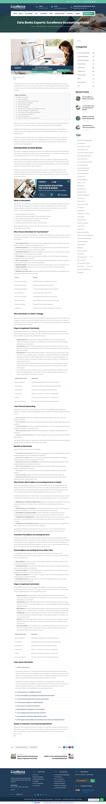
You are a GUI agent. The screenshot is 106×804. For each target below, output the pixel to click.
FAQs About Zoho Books (24, 116)
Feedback (36, 781)
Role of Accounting (82, 250)
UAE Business (80, 254)
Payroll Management (82, 241)
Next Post (65, 754)
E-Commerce (80, 207)
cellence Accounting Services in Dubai (25, 129)
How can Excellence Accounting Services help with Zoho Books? (36, 695)
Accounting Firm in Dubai (83, 146)
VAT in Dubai (80, 266)
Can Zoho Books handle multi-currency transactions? (33, 699)
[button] (42, 667)
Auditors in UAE (81, 182)
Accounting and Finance (86, 53)
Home (33, 26)
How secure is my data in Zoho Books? (28, 706)
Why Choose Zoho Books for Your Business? (28, 101)
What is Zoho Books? (23, 99)
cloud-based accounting (33, 151)
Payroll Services (86, 82)
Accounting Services (82, 159)
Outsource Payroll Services (84, 238)
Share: (60, 747)
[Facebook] (64, 747)
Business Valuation (60, 783)
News (86, 78)
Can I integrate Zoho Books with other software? (31, 713)
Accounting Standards (82, 173)
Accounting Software (41, 26)
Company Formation (60, 787)
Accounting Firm (81, 143)
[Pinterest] (70, 747)
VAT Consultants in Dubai (83, 263)
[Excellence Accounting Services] (18, 7)
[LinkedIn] (72, 747)
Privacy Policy (57, 799)
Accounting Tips (81, 176)
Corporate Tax (86, 71)
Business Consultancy (86, 60)
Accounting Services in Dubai (27, 496)
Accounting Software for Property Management (83, 169)
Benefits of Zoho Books (23, 106)
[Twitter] (67, 747)
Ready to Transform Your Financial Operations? (29, 118)
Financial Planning (81, 220)
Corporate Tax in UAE (82, 204)
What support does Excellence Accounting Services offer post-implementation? (41, 720)
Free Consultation (38, 783)
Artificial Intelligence (82, 179)
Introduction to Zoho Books (22, 97)
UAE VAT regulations (55, 256)
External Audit (80, 216)
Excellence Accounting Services (30, 485)
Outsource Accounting (82, 232)
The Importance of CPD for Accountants (88, 126)
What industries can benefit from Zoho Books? (31, 709)
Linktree (13, 789)
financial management (48, 161)
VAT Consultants (81, 260)
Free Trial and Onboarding (24, 104)
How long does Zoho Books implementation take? (31, 716)
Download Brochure (38, 779)
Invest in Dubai (81, 226)
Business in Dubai (81, 192)
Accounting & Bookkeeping (62, 774)
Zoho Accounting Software (84, 269)
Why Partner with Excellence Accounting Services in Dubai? (31, 108)
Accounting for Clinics (82, 149)
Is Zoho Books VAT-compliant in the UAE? (29, 692)
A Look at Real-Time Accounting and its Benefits (88, 107)
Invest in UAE (80, 229)
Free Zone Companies (82, 223)
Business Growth (81, 189)
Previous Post (20, 754)
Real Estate (80, 247)
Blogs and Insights (38, 777)
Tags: (12, 747)
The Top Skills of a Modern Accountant (88, 98)
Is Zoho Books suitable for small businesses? (30, 702)
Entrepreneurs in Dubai (83, 213)
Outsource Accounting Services (85, 235)
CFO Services (86, 67)
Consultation (88, 13)
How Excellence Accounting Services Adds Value (29, 112)
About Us (35, 774)
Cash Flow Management (83, 195)
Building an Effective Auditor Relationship (88, 117)
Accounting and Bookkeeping (84, 140)
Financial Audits (86, 75)
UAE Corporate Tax (82, 257)
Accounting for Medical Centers (85, 152)
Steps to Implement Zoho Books (25, 103)
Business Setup (86, 64)
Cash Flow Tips (81, 198)
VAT (86, 86)
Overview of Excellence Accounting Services (28, 110)
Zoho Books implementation (50, 131)
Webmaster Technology (76, 799)
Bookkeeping (80, 185)
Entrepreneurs (80, 210)
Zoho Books (40, 86)
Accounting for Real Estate (83, 155)
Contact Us (36, 785)
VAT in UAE (90, 266)
